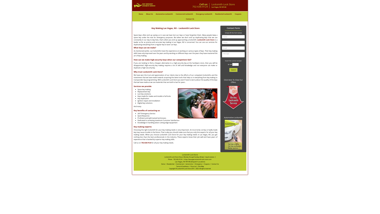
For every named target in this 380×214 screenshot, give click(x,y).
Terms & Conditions (182, 166)
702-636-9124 (200, 6)
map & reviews (210, 157)
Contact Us (190, 19)
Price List (194, 166)
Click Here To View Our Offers (233, 81)
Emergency (198, 164)
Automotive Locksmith (164, 14)
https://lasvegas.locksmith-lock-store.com (197, 159)
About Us (149, 14)
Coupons (238, 14)
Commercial (180, 164)
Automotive (189, 164)
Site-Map (201, 166)
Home (141, 14)
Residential (170, 164)
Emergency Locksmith (204, 14)
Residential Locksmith (223, 14)
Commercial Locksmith (184, 14)
